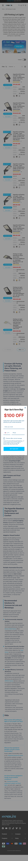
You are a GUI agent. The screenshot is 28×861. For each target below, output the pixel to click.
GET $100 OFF (14, 449)
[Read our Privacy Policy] (24, 441)
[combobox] (6, 433)
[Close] (25, 408)
